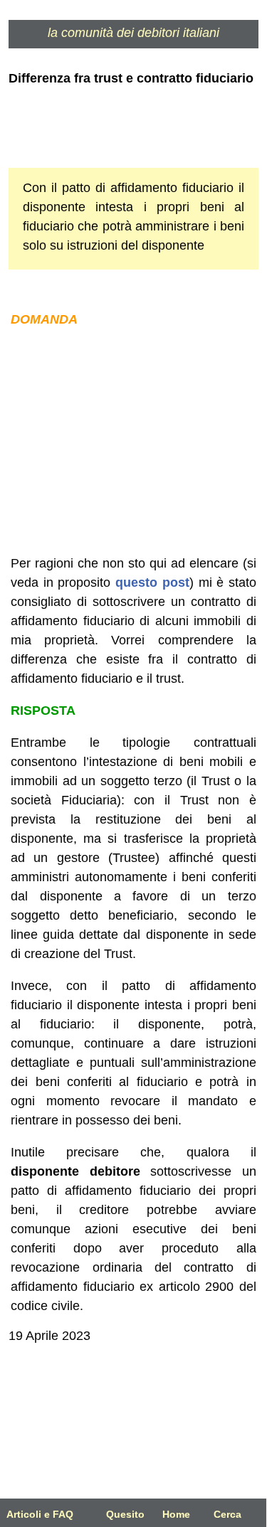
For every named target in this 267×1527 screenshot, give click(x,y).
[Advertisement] (134, 441)
